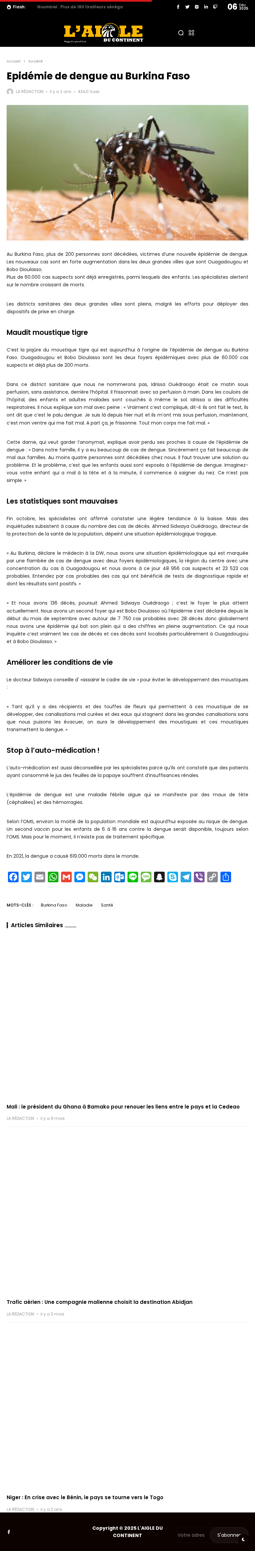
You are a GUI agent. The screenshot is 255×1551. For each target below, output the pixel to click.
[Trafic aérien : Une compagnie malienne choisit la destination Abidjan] (127, 1212)
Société (35, 61)
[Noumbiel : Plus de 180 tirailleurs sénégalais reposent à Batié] (32, 7)
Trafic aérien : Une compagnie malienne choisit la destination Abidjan (100, 1302)
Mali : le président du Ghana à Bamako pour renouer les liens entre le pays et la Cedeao (123, 1106)
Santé (107, 905)
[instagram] (197, 7)
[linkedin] (206, 7)
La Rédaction (29, 91)
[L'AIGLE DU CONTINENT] (103, 33)
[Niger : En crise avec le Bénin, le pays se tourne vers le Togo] (127, 1408)
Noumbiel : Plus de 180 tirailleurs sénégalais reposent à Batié (102, 7)
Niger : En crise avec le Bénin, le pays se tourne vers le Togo (85, 1497)
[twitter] (187, 7)
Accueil (14, 61)
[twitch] (215, 7)
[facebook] (178, 7)
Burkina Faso (54, 905)
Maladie (84, 905)
